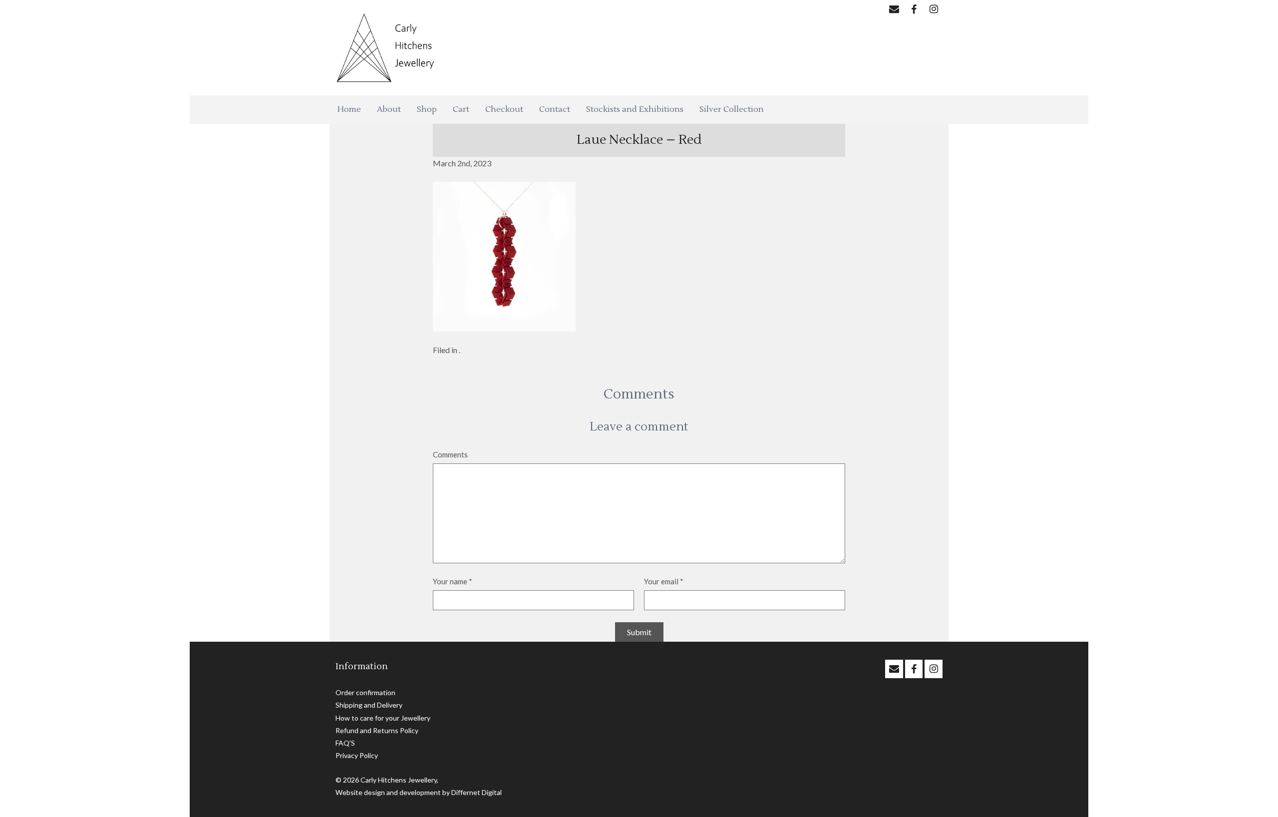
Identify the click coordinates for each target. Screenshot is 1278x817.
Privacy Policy (356, 755)
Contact (554, 109)
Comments (450, 454)
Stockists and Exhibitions (634, 109)
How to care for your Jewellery (382, 718)
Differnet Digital (476, 792)
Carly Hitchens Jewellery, (399, 780)
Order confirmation (365, 692)
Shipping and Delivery (368, 705)
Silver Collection (731, 109)
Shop (427, 109)
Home (349, 109)
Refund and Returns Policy (376, 730)
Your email (663, 581)
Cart (461, 109)
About (389, 109)
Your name (452, 581)
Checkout (504, 109)
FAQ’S (345, 743)
